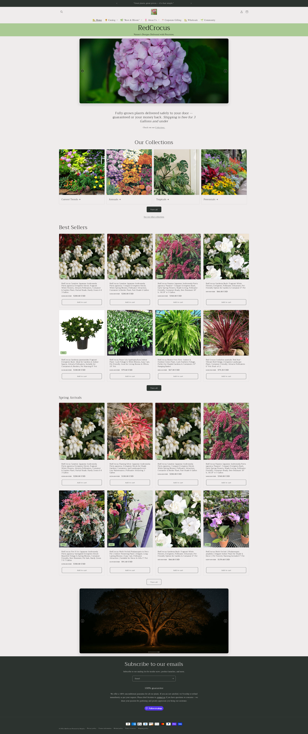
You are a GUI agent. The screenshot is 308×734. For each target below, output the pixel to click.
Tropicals (161, 199)
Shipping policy (143, 728)
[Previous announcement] (116, 3)
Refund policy (118, 728)
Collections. (160, 127)
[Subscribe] (173, 678)
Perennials (209, 199)
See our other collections (154, 216)
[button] (61, 11)
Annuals (113, 199)
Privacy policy (91, 728)
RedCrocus (68, 728)
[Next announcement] (191, 3)
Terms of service (130, 728)
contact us (161, 697)
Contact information (105, 728)
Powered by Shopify (78, 728)
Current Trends (69, 199)
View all (154, 209)
